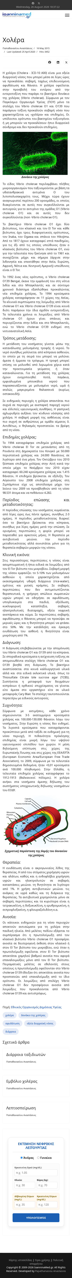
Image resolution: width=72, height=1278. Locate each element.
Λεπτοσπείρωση (21, 1107)
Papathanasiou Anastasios (50, 1271)
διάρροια (10, 1031)
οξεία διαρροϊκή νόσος (40, 1023)
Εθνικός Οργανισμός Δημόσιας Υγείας (36, 1007)
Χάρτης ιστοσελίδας (20, 1260)
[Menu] (67, 15)
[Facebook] (33, 3)
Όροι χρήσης (42, 1260)
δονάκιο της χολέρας (33, 1015)
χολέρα (9, 1015)
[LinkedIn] (58, 62)
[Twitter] (39, 3)
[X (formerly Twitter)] (66, 62)
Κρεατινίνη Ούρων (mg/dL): (47, 1198)
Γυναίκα (45, 1158)
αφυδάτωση (12, 1023)
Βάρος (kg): (42, 1180)
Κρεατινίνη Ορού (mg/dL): (28, 1167)
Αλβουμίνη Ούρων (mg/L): (24, 1198)
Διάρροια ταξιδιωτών (25, 1054)
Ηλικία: (18, 1180)
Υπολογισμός (36, 1217)
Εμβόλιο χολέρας (21, 1081)
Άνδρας (28, 1158)
